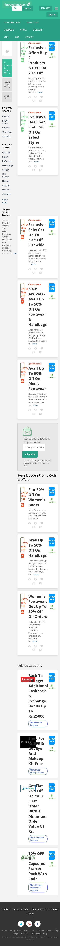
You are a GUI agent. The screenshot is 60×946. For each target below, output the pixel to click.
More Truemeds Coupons (37, 838)
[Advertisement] (37, 194)
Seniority (6, 136)
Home (4, 930)
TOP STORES (33, 22)
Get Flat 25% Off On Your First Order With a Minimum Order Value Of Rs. (37, 808)
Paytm (5, 156)
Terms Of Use (38, 930)
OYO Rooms (5, 175)
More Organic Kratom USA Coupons (36, 887)
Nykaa (23, 29)
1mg (17, 37)
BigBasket (38, 29)
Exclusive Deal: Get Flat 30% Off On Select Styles (37, 129)
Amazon (6, 185)
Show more (5, 201)
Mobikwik (9, 29)
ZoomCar (6, 194)
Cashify (5, 116)
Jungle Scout (5, 122)
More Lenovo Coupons (36, 723)
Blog (45, 933)
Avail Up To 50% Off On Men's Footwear (37, 378)
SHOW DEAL (52, 223)
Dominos (6, 189)
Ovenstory (7, 131)
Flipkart (5, 181)
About (26, 930)
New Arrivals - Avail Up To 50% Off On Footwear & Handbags (37, 306)
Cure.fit (5, 127)
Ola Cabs (6, 152)
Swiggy (29, 37)
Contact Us (36, 933)
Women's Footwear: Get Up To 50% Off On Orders (37, 606)
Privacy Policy (52, 930)
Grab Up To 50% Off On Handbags (37, 547)
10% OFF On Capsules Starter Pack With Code (37, 866)
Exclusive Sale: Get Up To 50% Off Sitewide (37, 234)
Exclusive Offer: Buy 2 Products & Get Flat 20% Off (37, 60)
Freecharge (7, 165)
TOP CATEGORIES (12, 22)
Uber (6, 37)
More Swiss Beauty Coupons (37, 771)
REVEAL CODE (52, 46)
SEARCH (27, 8)
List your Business (20, 933)
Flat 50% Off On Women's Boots (36, 497)
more (40, 92)
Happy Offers (15, 930)
